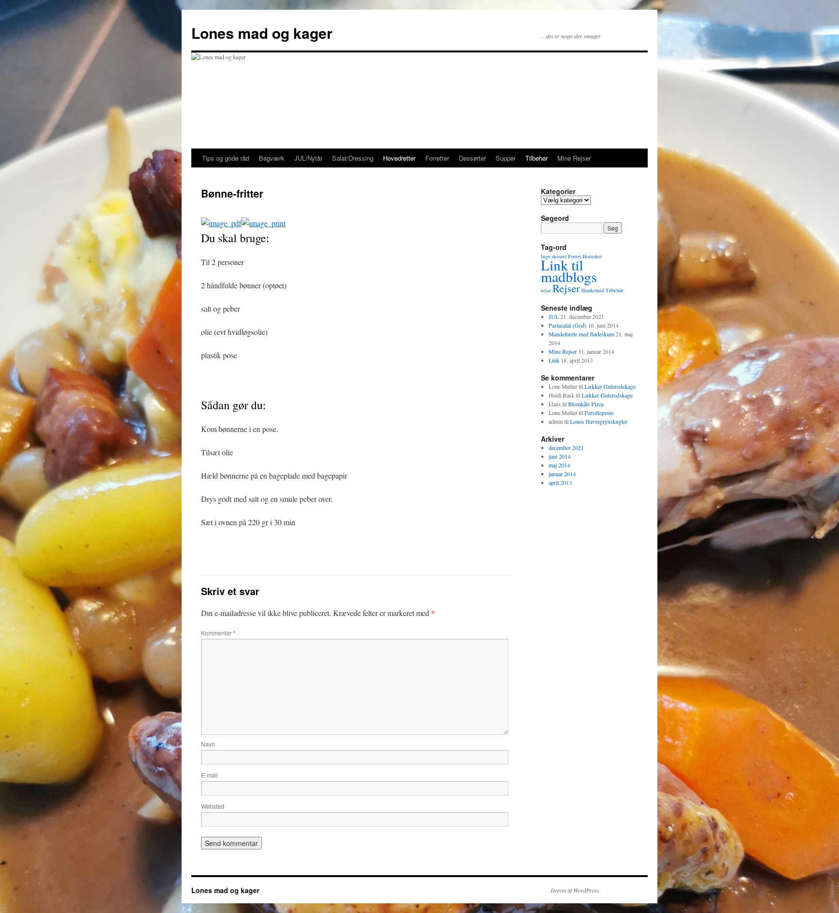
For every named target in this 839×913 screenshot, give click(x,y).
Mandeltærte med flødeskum (581, 334)
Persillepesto (599, 412)
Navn (208, 744)
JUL (554, 316)
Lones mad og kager (262, 32)
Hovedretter (399, 158)
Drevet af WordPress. (576, 890)
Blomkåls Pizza (586, 404)
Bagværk (272, 158)
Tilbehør (536, 158)
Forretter (437, 158)
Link (554, 360)
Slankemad (592, 290)
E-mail (209, 775)
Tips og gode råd (225, 158)
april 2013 (560, 482)
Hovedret (592, 256)
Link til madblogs (569, 270)
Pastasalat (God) (568, 325)
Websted (212, 806)
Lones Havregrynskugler (598, 421)
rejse (546, 290)
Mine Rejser (574, 158)
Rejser (566, 288)
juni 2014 (560, 456)
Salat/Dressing (352, 158)
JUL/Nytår (308, 158)
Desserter (472, 158)
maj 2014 (559, 465)
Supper (506, 158)
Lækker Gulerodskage (610, 386)
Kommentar (218, 633)
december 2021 (566, 447)
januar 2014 (562, 474)
